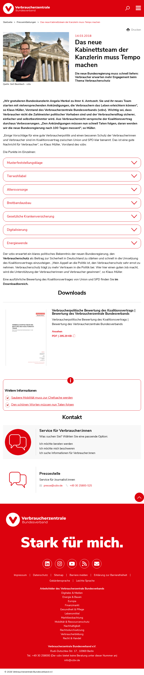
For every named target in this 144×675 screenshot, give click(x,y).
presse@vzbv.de (52, 485)
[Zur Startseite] (26, 8)
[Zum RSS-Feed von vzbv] (84, 563)
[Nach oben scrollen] (139, 497)
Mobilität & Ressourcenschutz (72, 622)
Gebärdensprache (60, 580)
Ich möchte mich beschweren (57, 448)
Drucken (135, 30)
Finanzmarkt (72, 605)
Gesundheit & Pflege (72, 609)
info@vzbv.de (72, 660)
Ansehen (57, 331)
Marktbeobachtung (72, 617)
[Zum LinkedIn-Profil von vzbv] (47, 563)
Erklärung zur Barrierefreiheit (110, 575)
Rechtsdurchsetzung (72, 630)
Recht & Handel (72, 638)
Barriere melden (79, 575)
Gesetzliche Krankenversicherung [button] (30, 216)
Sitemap (58, 575)
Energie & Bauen (72, 597)
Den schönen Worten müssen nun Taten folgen (42, 405)
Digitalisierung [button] (17, 230)
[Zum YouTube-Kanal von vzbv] (72, 563)
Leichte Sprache (85, 580)
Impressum (20, 575)
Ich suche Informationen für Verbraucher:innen (67, 453)
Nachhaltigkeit (72, 626)
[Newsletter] (96, 563)
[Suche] (128, 8)
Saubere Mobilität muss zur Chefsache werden (42, 398)
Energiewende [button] (17, 243)
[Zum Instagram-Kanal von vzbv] (59, 563)
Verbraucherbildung (72, 634)
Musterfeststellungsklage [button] (25, 163)
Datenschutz (40, 575)
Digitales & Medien (72, 593)
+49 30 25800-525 (80, 485)
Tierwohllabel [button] (16, 176)
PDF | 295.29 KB (62, 336)
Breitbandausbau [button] (19, 203)
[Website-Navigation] (138, 8)
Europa (72, 601)
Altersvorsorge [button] (17, 189)
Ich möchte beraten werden (56, 444)
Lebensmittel (72, 613)
